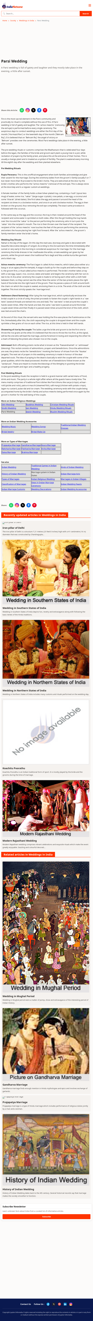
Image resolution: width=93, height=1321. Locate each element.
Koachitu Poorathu (14, 768)
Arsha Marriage (48, 448)
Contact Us (25, 1304)
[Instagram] (71, 1304)
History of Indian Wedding (14, 474)
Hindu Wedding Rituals (60, 408)
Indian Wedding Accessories (74, 489)
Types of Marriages (10, 479)
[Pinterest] (59, 1304)
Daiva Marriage (9, 452)
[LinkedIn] (65, 1304)
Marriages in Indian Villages (73, 479)
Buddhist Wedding (34, 404)
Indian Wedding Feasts (71, 484)
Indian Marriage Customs (13, 489)
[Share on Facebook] (39, 110)
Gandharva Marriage (31, 445)
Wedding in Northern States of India (24, 690)
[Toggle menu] (90, 5)
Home (4, 20)
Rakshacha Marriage (11, 448)
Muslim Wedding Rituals (61, 411)
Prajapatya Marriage (11, 445)
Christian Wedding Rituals (62, 404)
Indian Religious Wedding (43, 479)
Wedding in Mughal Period (19, 996)
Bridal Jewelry (8, 431)
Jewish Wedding (33, 411)
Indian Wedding (9, 467)
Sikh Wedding (8, 404)
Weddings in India (26, 20)
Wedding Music (9, 426)
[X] (54, 1304)
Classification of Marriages (14, 484)
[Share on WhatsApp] (22, 110)
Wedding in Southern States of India (24, 608)
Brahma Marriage (30, 452)
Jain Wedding (32, 408)
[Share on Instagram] (27, 110)
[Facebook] (48, 1304)
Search (86, 13)
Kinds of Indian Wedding (72, 467)
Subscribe (46, 1217)
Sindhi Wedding (9, 408)
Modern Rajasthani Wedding (20, 840)
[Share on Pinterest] (45, 110)
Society (13, 20)
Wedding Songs (38, 426)
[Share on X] (33, 110)
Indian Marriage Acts (70, 474)
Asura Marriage (48, 445)
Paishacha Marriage (31, 448)
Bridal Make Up (38, 431)
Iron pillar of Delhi (13, 527)
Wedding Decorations (41, 489)
